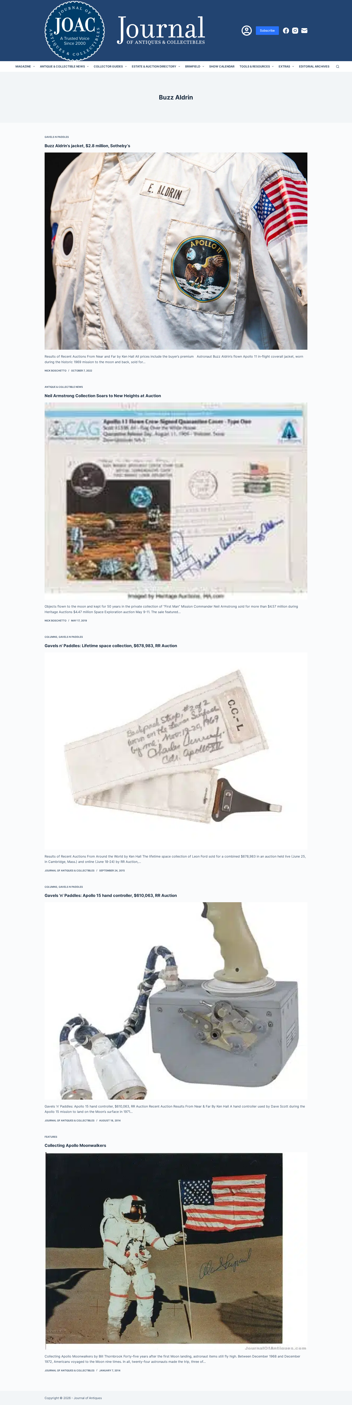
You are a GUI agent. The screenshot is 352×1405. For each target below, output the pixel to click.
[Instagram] (295, 31)
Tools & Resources (255, 66)
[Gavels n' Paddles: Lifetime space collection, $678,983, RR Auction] (176, 751)
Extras (284, 66)
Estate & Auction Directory (154, 66)
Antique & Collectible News (62, 66)
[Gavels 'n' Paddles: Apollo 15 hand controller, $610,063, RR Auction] (176, 1001)
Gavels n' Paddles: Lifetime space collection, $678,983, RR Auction (111, 645)
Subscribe (267, 30)
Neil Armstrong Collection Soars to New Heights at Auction (103, 395)
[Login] (247, 30)
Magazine (23, 66)
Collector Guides (108, 66)
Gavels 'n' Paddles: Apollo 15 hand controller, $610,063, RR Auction (111, 895)
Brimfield (192, 66)
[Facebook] (286, 31)
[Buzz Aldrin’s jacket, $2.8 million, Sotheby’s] (176, 251)
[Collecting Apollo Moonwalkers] (176, 1251)
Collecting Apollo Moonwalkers (75, 1145)
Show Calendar (221, 66)
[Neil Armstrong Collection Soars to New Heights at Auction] (176, 501)
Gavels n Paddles (57, 136)
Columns (51, 636)
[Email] (304, 31)
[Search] (337, 66)
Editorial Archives (314, 66)
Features (51, 1136)
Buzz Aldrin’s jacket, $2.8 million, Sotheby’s (87, 145)
